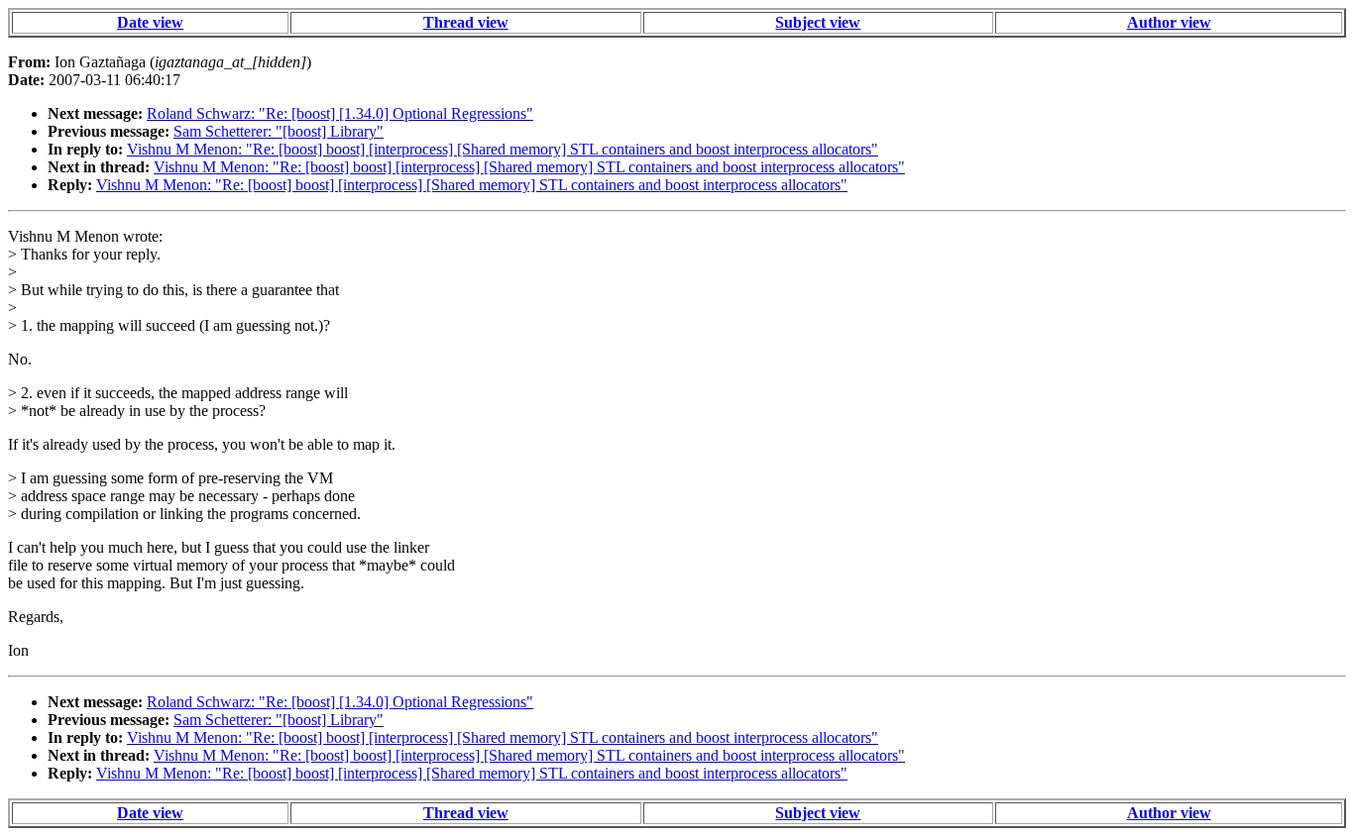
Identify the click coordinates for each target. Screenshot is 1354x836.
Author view (1169, 22)
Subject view (817, 22)
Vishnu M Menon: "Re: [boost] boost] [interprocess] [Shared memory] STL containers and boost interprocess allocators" (502, 149)
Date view (150, 22)
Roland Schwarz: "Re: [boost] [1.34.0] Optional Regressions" (340, 113)
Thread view (465, 22)
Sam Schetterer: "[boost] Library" (278, 131)
